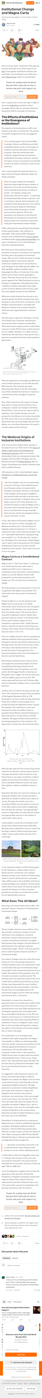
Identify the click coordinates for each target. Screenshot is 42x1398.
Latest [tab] (9, 1302)
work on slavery (32, 236)
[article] (21, 1313)
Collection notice (34, 1383)
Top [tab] (4, 1302)
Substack (11, 1394)
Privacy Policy (22, 1371)
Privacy (20, 1383)
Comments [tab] (6, 1258)
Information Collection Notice (27, 1369)
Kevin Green (10, 1277)
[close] (36, 1325)
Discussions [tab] (17, 1302)
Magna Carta (11, 77)
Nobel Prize (14, 105)
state (32, 134)
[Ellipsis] (39, 1277)
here (3, 71)
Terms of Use (32, 1367)
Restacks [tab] (15, 1258)
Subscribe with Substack (22, 1362)
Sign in (37, 3)
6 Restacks (25, 1236)
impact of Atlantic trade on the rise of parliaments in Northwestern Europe (21, 450)
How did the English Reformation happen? (16, 1309)
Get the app (31, 1389)
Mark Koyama (11, 23)
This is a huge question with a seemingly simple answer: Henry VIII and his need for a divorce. (16, 1314)
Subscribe (30, 3)
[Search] (38, 1302)
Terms (26, 1383)
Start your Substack (16, 1389)
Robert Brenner (25, 461)
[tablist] (10, 1258)
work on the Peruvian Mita (26, 239)
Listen (37, 24)
